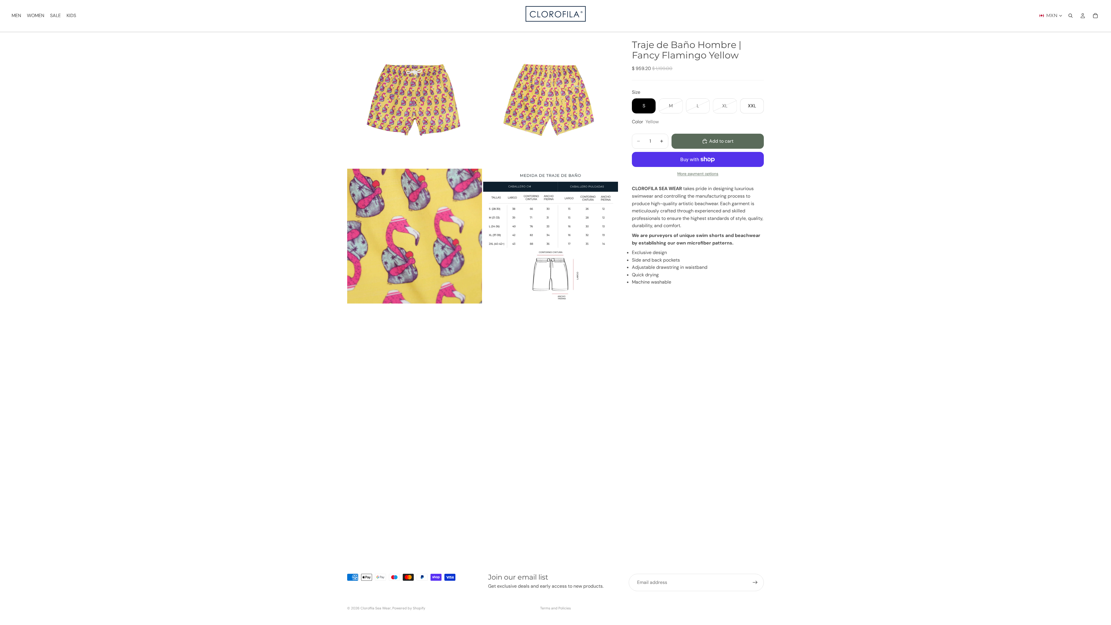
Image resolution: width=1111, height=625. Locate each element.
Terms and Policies (555, 608)
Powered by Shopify (408, 608)
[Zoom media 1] (414, 100)
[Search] (1070, 15)
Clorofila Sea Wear (375, 608)
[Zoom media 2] (550, 100)
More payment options (697, 173)
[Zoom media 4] (550, 236)
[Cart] (1095, 15)
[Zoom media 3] (414, 236)
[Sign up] (755, 582)
